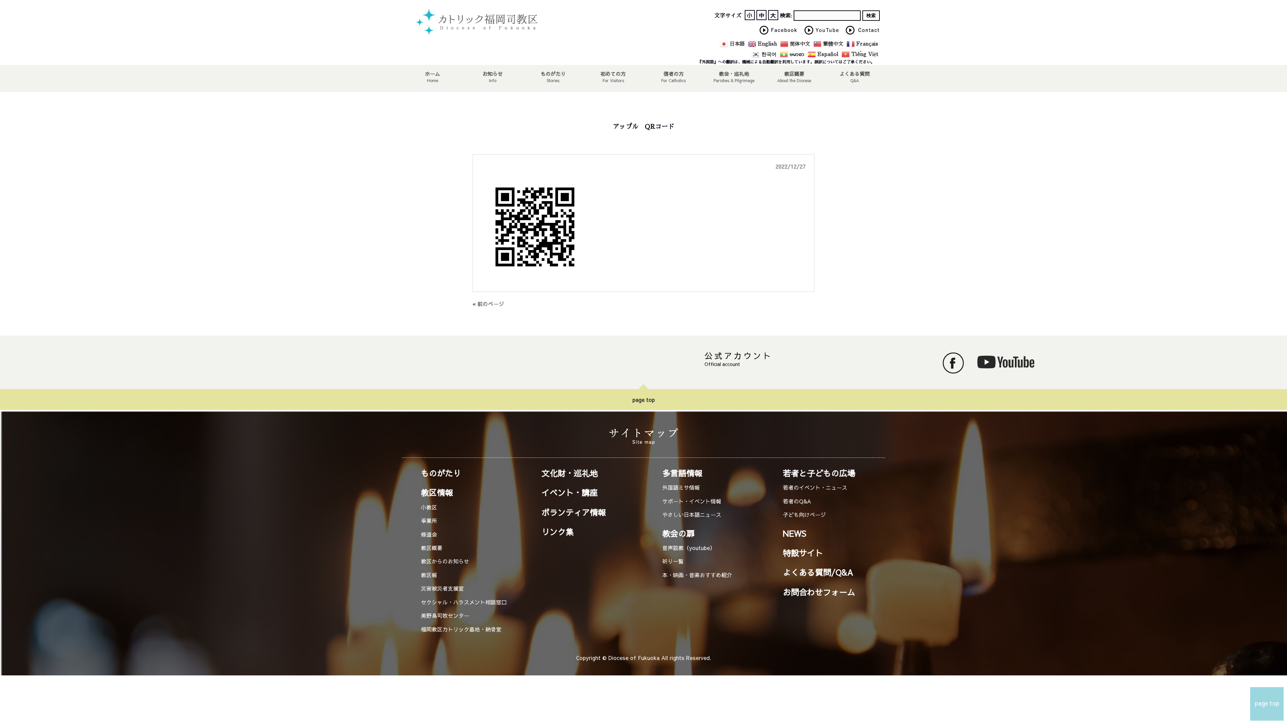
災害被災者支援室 (442, 588)
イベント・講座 (570, 492)
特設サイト (803, 552)
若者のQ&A (797, 501)
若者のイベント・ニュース (815, 487)
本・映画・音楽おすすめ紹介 (697, 575)
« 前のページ (488, 303)
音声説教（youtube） (688, 547)
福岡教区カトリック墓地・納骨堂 (461, 629)
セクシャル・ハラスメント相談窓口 (464, 602)
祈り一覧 (673, 561)
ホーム (432, 73)
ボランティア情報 (574, 512)
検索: (786, 15)
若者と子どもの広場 (819, 473)
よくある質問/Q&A (818, 572)
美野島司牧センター (445, 615)
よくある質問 (855, 73)
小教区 (429, 507)
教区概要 (431, 547)
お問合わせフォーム (819, 592)
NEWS (794, 533)
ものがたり (553, 73)
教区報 (429, 575)
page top (643, 399)
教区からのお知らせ (445, 561)
